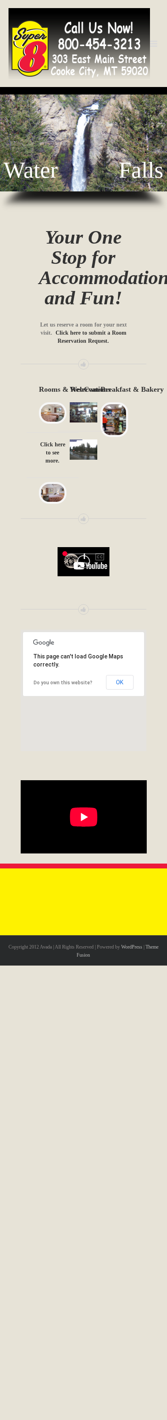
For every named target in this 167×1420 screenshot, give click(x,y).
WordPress (131, 947)
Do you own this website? (63, 683)
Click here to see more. (52, 452)
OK (119, 682)
